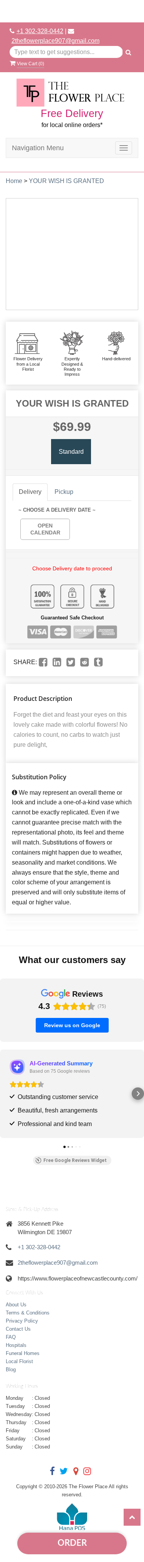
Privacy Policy (22, 1321)
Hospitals (16, 1345)
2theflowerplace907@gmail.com (55, 40)
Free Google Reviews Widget (75, 1160)
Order (72, 1543)
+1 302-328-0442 (40, 31)
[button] (6, 1093)
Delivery (30, 491)
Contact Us (18, 1329)
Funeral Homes (23, 1353)
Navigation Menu (38, 148)
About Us (16, 1305)
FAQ (11, 1337)
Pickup (64, 491)
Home (14, 181)
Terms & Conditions (28, 1313)
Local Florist (19, 1361)
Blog (11, 1369)
